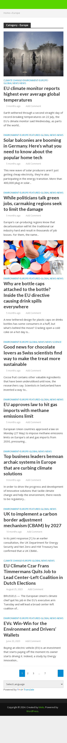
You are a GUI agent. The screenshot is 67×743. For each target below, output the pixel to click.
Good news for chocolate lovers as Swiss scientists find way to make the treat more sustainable (33, 355)
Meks (41, 707)
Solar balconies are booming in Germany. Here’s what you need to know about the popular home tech (32, 148)
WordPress (32, 711)
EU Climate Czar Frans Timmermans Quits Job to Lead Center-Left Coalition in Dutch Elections (33, 574)
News (23, 83)
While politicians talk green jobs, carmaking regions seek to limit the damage (33, 203)
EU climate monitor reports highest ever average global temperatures (32, 93)
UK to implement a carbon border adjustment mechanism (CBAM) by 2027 (32, 519)
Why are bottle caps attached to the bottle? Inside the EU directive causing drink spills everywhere (27, 295)
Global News (11, 83)
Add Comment (33, 106)
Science (57, 342)
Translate (29, 689)
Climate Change (13, 80)
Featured (34, 135)
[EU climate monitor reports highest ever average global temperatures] (33, 53)
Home (7, 12)
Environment (30, 80)
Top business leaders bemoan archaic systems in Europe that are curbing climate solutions (33, 464)
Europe (43, 80)
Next (60, 673)
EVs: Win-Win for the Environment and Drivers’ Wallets (30, 629)
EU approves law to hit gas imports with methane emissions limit (30, 410)
